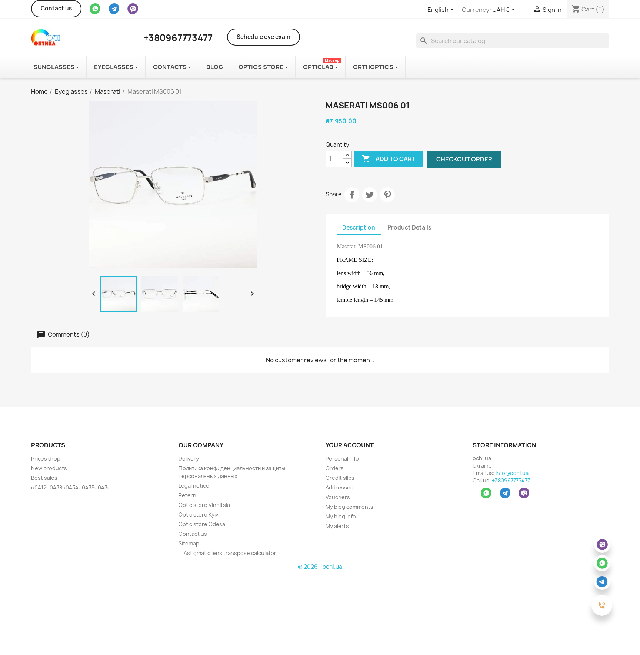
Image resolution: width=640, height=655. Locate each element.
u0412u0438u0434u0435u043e (71, 487)
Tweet (369, 194)
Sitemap (189, 543)
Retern (187, 495)
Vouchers (338, 497)
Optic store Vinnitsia (204, 504)
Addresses (339, 487)
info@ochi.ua (512, 473)
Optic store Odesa (202, 524)
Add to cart (389, 158)
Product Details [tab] (409, 227)
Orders (335, 468)
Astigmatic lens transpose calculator (229, 553)
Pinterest (387, 194)
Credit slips (340, 477)
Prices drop (45, 458)
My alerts (337, 525)
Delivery (189, 458)
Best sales (44, 477)
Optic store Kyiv (198, 514)
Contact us (56, 8)
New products (49, 468)
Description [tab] (358, 227)
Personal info (342, 458)
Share (351, 194)
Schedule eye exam (263, 37)
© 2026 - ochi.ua (320, 567)
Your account (350, 445)
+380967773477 (511, 480)
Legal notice (194, 485)
